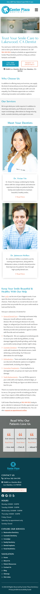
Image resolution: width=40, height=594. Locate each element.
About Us (7, 561)
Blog (5, 570)
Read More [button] (9, 442)
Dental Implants (9, 545)
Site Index (7, 577)
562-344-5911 (6, 52)
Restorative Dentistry (11, 532)
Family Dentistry (9, 542)
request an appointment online (16, 410)
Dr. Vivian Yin (20, 178)
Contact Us (7, 567)
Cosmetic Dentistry (10, 536)
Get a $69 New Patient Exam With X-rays (20, 2)
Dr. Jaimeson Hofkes (20, 255)
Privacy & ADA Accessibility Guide (20, 590)
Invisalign (7, 539)
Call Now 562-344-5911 (10, 64)
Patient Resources (10, 564)
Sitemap (6, 574)
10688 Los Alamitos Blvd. (20, 70)
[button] (3, 495)
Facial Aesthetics (9, 549)
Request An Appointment (29, 64)
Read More (20, 197)
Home (6, 557)
